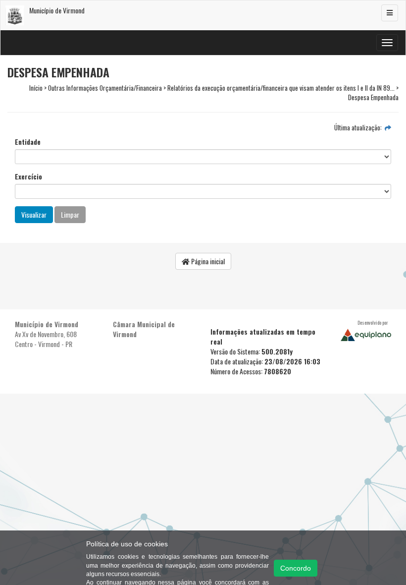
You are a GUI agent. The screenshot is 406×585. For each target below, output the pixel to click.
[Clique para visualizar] (388, 127)
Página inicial (207, 261)
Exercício (28, 176)
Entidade (28, 142)
